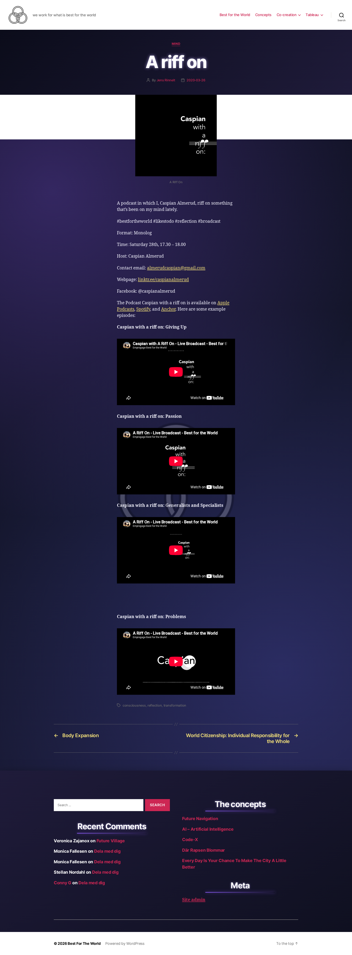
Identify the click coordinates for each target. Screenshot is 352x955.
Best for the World (235, 15)
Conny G (62, 882)
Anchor (168, 309)
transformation (175, 705)
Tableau (312, 15)
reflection (154, 705)
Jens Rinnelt (166, 80)
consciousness (134, 705)
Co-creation (287, 15)
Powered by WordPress (124, 943)
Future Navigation (200, 818)
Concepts (263, 15)
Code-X (190, 839)
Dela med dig (107, 851)
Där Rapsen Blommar (203, 850)
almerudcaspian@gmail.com (176, 268)
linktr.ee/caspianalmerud (163, 279)
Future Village (111, 840)
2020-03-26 (196, 80)
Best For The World (84, 943)
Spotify (143, 309)
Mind (176, 44)
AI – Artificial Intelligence (207, 829)
